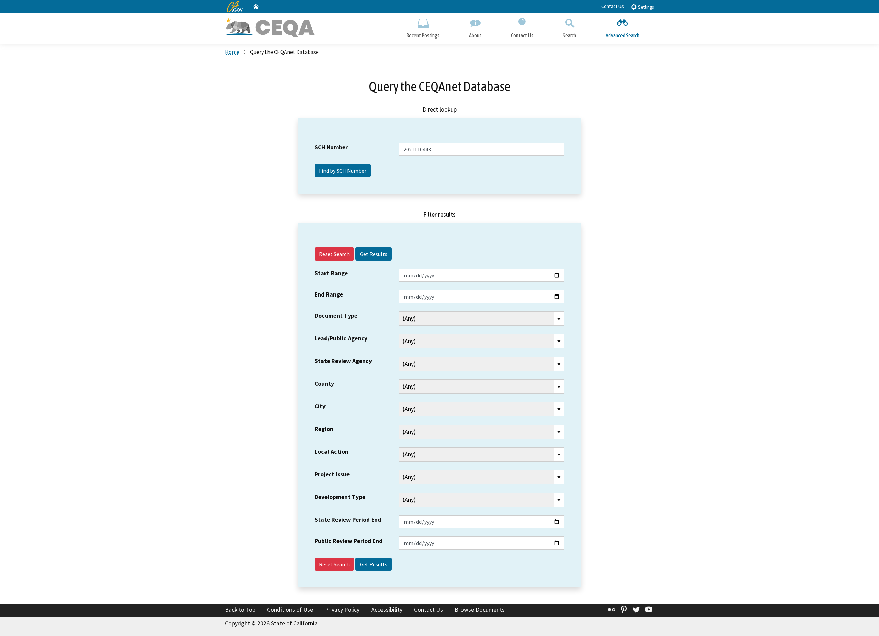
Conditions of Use (290, 609)
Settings (645, 7)
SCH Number (331, 147)
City (320, 406)
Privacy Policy (342, 609)
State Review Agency (343, 361)
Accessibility (386, 609)
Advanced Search (622, 35)
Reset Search (334, 254)
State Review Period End (348, 519)
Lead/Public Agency (341, 338)
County (324, 384)
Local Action (332, 451)
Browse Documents (480, 609)
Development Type (340, 497)
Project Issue (332, 474)
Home (232, 51)
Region (324, 429)
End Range (329, 294)
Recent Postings (423, 35)
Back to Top (240, 609)
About (475, 35)
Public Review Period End (349, 541)
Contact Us (612, 6)
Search (569, 35)
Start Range (331, 273)
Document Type (336, 316)
